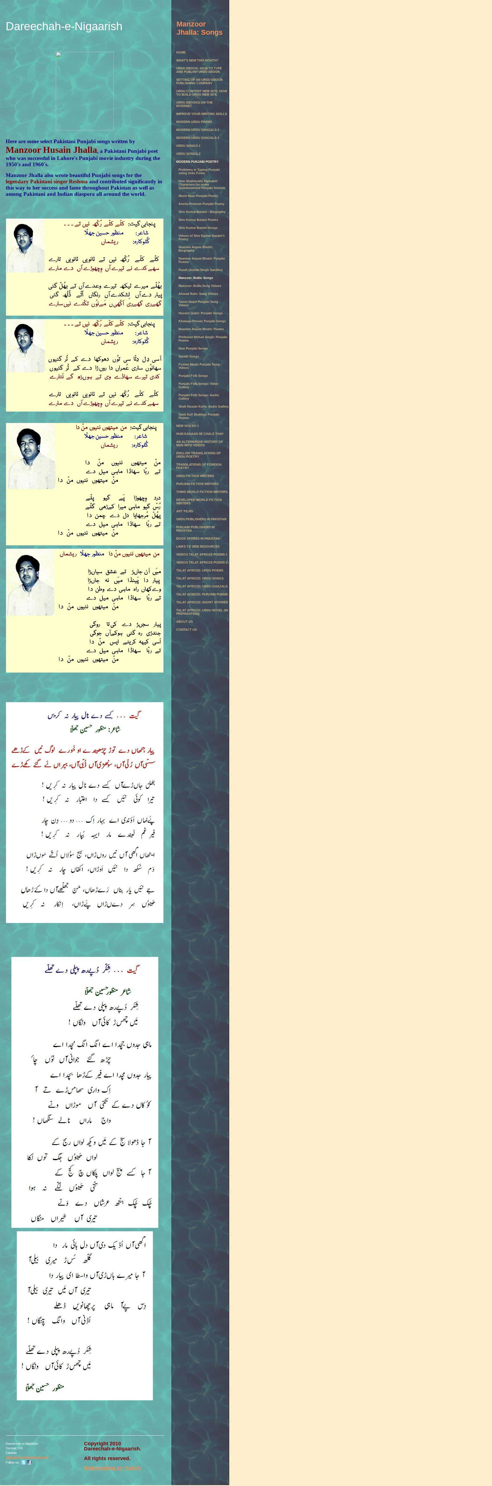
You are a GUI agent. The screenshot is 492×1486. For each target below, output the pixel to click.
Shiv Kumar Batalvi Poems (198, 219)
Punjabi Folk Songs (193, 375)
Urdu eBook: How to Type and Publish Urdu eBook (199, 70)
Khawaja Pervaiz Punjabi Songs (202, 321)
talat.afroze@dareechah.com (27, 1457)
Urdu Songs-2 (188, 153)
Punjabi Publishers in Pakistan (195, 528)
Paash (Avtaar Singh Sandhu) (201, 270)
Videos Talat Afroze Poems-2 (201, 562)
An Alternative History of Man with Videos (199, 443)
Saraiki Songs (189, 356)
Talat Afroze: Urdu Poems (199, 570)
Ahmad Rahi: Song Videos (198, 293)
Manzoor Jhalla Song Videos (200, 285)
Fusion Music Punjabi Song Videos (199, 366)
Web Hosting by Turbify (112, 1468)
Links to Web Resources (198, 546)
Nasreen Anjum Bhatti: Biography (196, 248)
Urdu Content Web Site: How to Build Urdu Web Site (201, 92)
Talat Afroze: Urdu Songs (200, 578)
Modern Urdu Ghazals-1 (197, 129)
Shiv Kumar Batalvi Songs (198, 227)
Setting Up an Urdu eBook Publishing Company (199, 81)
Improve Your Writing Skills (201, 114)
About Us (184, 621)
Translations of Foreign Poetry (199, 466)
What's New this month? (197, 60)
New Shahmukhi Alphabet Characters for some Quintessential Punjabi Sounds (202, 184)
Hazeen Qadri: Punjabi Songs (201, 313)
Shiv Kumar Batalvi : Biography (202, 211)
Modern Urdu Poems (194, 122)
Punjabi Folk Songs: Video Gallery (198, 385)
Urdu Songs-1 (188, 145)
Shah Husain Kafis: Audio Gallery (204, 406)
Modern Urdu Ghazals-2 (197, 137)
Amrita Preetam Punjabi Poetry (201, 203)
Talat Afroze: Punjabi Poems (202, 594)
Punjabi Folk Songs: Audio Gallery (199, 396)
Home (181, 52)
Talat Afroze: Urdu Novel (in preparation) (202, 612)
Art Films (184, 511)
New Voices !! (187, 425)
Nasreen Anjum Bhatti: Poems (201, 329)
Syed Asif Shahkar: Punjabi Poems (199, 416)
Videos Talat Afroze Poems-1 (201, 554)
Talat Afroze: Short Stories (202, 602)
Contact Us (186, 629)
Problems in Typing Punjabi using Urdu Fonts (199, 171)
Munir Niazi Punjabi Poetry (198, 196)
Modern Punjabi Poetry (197, 161)
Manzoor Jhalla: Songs (196, 277)
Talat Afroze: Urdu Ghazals (201, 586)
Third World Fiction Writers (201, 492)
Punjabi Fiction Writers (197, 484)
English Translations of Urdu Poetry (198, 454)
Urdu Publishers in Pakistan (201, 519)
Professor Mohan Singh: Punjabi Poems (203, 338)
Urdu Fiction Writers (195, 476)
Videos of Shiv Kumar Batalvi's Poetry (202, 237)
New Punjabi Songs (193, 348)
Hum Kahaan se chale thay (200, 433)
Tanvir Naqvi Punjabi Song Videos (198, 303)
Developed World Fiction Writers (199, 501)
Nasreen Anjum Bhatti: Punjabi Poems (202, 260)
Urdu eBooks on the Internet (194, 104)
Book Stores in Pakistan (198, 538)
